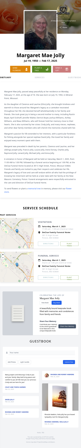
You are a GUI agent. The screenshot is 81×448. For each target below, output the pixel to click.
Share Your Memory (67, 326)
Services (40, 77)
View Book (45, 303)
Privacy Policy (34, 439)
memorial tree (34, 188)
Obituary (5, 77)
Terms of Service (46, 439)
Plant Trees (69, 244)
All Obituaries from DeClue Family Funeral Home (63, 21)
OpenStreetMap (42, 442)
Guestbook (74, 77)
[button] (17, 231)
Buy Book (56, 303)
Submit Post (69, 362)
